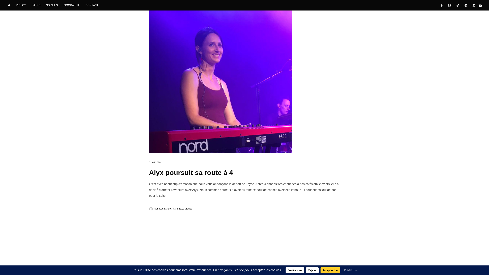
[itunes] (474, 5)
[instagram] (450, 5)
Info (179, 208)
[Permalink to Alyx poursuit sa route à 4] (220, 81)
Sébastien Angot (162, 208)
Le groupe (187, 208)
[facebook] (442, 5)
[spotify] (466, 5)
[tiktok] (458, 5)
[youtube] (482, 5)
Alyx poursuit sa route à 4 (191, 172)
